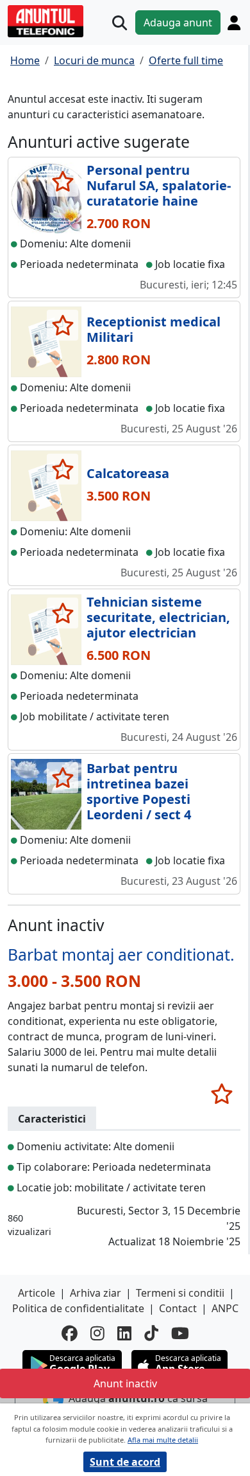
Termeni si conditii (180, 1293)
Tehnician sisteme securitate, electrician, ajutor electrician (158, 617)
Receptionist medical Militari (154, 329)
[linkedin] (124, 1333)
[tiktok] (151, 1333)
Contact (178, 1308)
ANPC (225, 1308)
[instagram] (97, 1333)
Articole (36, 1293)
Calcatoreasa (128, 473)
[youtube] (180, 1333)
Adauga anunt (178, 22)
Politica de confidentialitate (78, 1308)
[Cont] (234, 22)
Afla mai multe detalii (163, 1440)
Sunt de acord (125, 1462)
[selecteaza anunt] (62, 181)
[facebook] (70, 1333)
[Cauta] (119, 23)
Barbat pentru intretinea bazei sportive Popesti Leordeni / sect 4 (139, 791)
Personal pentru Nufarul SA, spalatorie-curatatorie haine (159, 185)
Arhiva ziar (95, 1293)
